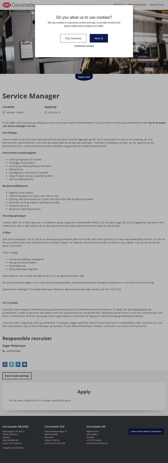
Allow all (99, 38)
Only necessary (73, 38)
